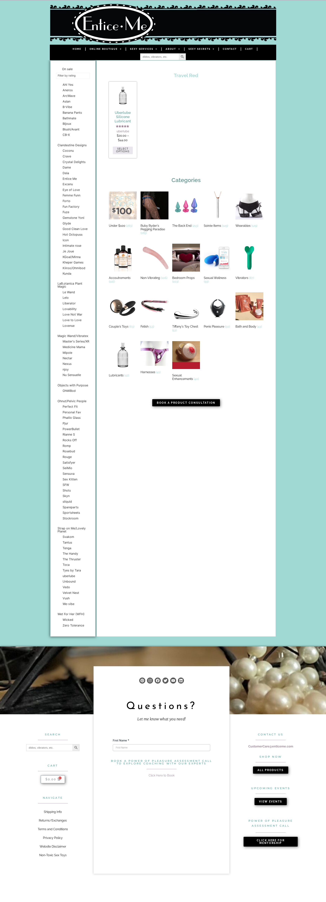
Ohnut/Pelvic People (72, 401)
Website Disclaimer (53, 846)
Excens (68, 184)
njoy (66, 369)
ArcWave (69, 96)
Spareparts (70, 507)
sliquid (67, 501)
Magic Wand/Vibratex (73, 336)
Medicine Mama (74, 347)
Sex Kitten (70, 479)
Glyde (67, 223)
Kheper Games (73, 262)
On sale (67, 68)
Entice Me (70, 179)
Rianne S (69, 434)
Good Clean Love (75, 229)
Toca (66, 565)
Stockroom (70, 518)
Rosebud (69, 451)
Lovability (70, 309)
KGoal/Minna (72, 257)
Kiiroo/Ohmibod (74, 268)
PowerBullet (71, 429)
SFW (66, 485)
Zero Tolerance (73, 625)
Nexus (67, 364)
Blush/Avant (71, 129)
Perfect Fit (70, 406)
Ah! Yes (68, 85)
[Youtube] (173, 681)
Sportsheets (71, 513)
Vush (66, 598)
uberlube (69, 576)
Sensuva (69, 474)
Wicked (68, 620)
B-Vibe (67, 107)
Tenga (67, 548)
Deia (66, 173)
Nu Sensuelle (72, 375)
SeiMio (67, 468)
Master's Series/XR (76, 341)
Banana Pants (72, 112)
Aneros (68, 90)
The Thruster (72, 559)
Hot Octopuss (72, 234)
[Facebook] (158, 681)
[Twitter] (165, 681)
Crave (67, 156)
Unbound (69, 581)
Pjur (65, 423)
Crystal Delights (74, 162)
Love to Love (72, 320)
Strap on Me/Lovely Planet (72, 529)
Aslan (66, 101)
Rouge (67, 457)
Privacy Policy (53, 838)
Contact (230, 49)
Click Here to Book (162, 775)
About (171, 49)
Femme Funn (71, 195)
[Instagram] (150, 681)
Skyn (66, 496)
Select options (122, 150)
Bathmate (69, 118)
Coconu (68, 150)
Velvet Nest (71, 593)
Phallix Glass (72, 418)
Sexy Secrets (199, 49)
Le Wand (69, 292)
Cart (249, 49)
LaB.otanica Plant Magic (70, 285)
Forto (66, 201)
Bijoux (67, 124)
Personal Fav (72, 412)
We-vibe (68, 604)
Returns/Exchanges (53, 820)
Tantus (67, 542)
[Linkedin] (181, 681)
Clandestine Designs (72, 145)
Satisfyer (69, 462)
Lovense (69, 326)
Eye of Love (71, 190)
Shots (67, 490)
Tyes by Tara (72, 570)
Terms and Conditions (53, 829)
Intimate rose (72, 245)
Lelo (66, 297)
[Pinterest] (142, 681)
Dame (67, 167)
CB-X (66, 135)
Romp (67, 446)
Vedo (66, 587)
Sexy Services (141, 49)
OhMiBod (69, 391)
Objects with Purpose (73, 385)
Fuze (66, 212)
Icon (66, 240)
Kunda (67, 273)
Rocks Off (70, 440)
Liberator (69, 303)
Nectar (67, 358)
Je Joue (68, 251)
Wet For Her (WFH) (71, 614)
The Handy (70, 553)
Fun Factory (71, 206)
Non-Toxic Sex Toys (53, 855)
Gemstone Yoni (73, 218)
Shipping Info (53, 812)
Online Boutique (104, 49)
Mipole (67, 353)
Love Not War (72, 314)
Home (77, 49)
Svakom (68, 537)
